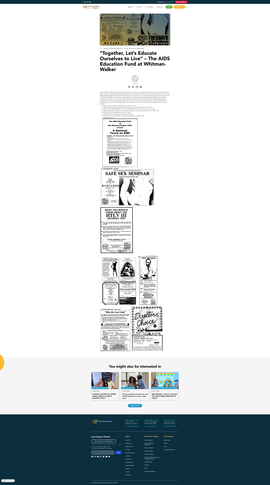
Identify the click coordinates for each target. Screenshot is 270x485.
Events (165, 446)
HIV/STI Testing (148, 462)
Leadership (128, 443)
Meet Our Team (129, 446)
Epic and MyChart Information (149, 444)
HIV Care (147, 465)
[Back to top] (260, 479)
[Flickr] (106, 456)
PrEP (146, 468)
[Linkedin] (103, 456)
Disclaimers (128, 475)
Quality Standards (130, 465)
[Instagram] (95, 456)
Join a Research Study (169, 449)
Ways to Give (167, 440)
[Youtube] (109, 456)
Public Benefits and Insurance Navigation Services (152, 458)
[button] (129, 87)
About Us (127, 440)
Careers (166, 443)
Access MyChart (149, 440)
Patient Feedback (149, 454)
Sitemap (127, 472)
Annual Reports (129, 462)
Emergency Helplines (150, 471)
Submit (118, 452)
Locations (127, 456)
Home (101, 48)
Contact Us (128, 468)
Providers (127, 449)
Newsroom (128, 459)
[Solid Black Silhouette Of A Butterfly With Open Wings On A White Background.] (98, 456)
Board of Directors (130, 453)
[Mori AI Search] (187, 7)
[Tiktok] (101, 456)
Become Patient (149, 448)
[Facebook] (92, 456)
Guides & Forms (149, 451)
